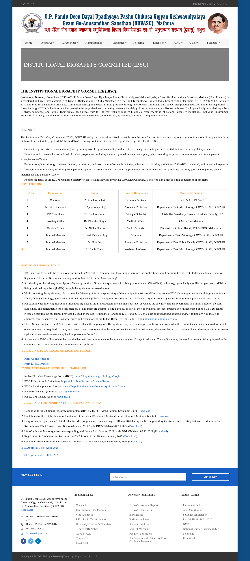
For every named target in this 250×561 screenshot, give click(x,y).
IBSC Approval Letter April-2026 (40, 447)
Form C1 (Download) (36, 358)
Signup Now (210, 476)
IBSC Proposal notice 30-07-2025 (40, 455)
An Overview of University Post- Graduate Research (148, 540)
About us (46, 42)
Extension (158, 42)
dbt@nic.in (63, 396)
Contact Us (82, 538)
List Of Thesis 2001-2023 (197, 519)
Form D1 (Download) (36, 363)
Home (28, 42)
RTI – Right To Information (91, 519)
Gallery (193, 42)
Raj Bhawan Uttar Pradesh (91, 509)
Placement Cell (191, 505)
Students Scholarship (195, 514)
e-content (188, 533)
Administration (93, 42)
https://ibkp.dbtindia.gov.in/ (160, 318)
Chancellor (82, 505)
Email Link (82, 543)
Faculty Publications (140, 533)
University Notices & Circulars (93, 524)
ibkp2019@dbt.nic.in (67, 391)
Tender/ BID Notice (87, 528)
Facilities (212, 42)
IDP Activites (68, 42)
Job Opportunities (193, 509)
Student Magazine (139, 528)
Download (144, 410)
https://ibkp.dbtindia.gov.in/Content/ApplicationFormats (95, 386)
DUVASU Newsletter (141, 509)
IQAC (176, 42)
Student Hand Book (140, 524)
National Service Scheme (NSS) (201, 528)
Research (138, 42)
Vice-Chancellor (85, 514)
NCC (186, 524)
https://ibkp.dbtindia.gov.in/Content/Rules (85, 381)
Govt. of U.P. (83, 533)
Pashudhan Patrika (139, 519)
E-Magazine (136, 514)
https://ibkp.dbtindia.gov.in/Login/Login (97, 376)
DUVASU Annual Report (143, 505)
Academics (118, 42)
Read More (27, 509)
